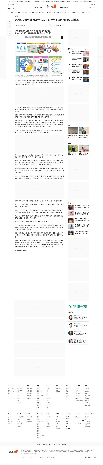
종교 (38, 419)
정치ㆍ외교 (68, 388)
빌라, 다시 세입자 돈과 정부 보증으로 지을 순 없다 (81, 341)
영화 (47, 419)
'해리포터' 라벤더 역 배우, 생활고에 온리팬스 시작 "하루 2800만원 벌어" (82, 220)
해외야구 (58, 418)
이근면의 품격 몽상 (77, 331)
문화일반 (38, 423)
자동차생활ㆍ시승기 (41, 435)
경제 (28, 386)
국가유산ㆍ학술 (40, 421)
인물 (18, 400)
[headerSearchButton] (13, 4)
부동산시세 (10, 421)
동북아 (38, 388)
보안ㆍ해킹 (19, 423)
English (61, 7)
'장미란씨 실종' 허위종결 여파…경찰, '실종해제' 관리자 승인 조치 (77, 66)
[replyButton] (9, 25)
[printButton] (9, 33)
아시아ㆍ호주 (39, 392)
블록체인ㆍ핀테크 (79, 400)
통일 (57, 390)
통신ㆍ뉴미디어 (20, 418)
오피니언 (70, 312)
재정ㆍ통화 (29, 390)
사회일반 (19, 404)
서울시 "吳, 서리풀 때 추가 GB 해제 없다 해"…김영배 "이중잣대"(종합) (62, 1)
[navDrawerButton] (8, 4)
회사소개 (39, 444)
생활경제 (87, 398)
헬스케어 (29, 419)
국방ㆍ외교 (58, 388)
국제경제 (38, 398)
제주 (47, 409)
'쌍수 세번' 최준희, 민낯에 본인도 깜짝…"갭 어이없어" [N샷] (77, 59)
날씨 (18, 398)
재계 (86, 390)
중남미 (38, 397)
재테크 (76, 398)
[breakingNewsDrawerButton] (11, 4)
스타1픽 (86, 419)
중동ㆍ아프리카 (40, 395)
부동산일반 (10, 416)
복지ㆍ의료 (29, 416)
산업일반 (87, 388)
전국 (16, 16)
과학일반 (19, 426)
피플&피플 (39, 404)
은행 (76, 392)
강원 (47, 395)
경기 (47, 392)
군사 (67, 390)
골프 (57, 426)
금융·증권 (77, 386)
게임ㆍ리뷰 (19, 425)
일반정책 (9, 418)
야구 (57, 416)
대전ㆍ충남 (48, 398)
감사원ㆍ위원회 (11, 392)
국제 (38, 386)
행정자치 (48, 388)
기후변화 (38, 400)
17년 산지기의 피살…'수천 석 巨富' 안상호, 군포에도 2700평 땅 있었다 (81, 233)
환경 (18, 397)
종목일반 (58, 428)
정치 (9, 386)
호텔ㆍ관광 (87, 404)
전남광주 (48, 402)
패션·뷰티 (87, 400)
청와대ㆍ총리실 (11, 388)
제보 (95, 4)
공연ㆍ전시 (39, 416)
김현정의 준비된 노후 (78, 315)
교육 (18, 392)
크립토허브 (36, 7)
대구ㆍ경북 (48, 404)
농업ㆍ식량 (29, 397)
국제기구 (38, 402)
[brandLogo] (51, 6)
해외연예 (48, 423)
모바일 (18, 419)
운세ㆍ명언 (39, 430)
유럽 (38, 393)
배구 (57, 423)
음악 (47, 421)
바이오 (28, 414)
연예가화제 (48, 416)
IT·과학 (19, 414)
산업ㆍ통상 (29, 392)
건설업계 (9, 423)
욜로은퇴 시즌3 (77, 323)
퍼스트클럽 (87, 426)
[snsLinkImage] (86, 457)
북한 (67, 386)
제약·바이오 (29, 418)
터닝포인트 (87, 423)
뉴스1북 (86, 425)
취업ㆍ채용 (87, 405)
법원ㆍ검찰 (19, 390)
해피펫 (41, 7)
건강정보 (38, 426)
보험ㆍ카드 (77, 393)
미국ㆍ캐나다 (39, 390)
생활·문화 (39, 414)
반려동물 (38, 433)
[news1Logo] (13, 451)
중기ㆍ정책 (87, 395)
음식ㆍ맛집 (39, 437)
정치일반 (9, 393)
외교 (57, 386)
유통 (86, 397)
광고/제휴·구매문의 (47, 444)
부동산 (9, 414)
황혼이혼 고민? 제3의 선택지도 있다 (80, 326)
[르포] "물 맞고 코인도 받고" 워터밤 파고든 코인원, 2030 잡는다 (31, 1)
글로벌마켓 (77, 418)
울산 (47, 407)
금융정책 (77, 390)
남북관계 (67, 397)
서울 (47, 390)
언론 (38, 425)
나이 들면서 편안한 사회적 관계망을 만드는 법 (80, 318)
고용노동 (29, 395)
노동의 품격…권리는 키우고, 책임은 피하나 (80, 333)
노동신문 (66, 7)
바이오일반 (29, 421)
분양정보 (9, 419)
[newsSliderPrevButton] (84, 49)
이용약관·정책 (57, 444)
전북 (47, 400)
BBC (76, 416)
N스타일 (48, 426)
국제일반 (38, 407)
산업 (86, 386)
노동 (18, 395)
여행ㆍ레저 (39, 428)
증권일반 (77, 395)
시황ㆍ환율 (77, 397)
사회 (18, 386)
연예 (69, 125)
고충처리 (64, 444)
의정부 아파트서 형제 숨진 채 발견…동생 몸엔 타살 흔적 (77, 79)
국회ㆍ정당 (10, 390)
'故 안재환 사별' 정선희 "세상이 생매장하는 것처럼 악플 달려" (77, 53)
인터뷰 (47, 425)
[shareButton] (9, 21)
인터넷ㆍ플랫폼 (20, 416)
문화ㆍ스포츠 (68, 395)
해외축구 (58, 421)
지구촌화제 (39, 405)
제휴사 (77, 414)
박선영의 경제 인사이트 (78, 339)
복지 (18, 393)
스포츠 (69, 143)
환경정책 (29, 398)
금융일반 (77, 388)
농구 (57, 425)
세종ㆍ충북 (48, 397)
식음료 (86, 402)
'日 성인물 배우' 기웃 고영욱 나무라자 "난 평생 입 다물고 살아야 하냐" (82, 227)
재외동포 (58, 392)
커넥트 (91, 4)
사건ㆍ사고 (19, 388)
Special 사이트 (89, 414)
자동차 (86, 393)
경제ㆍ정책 (29, 388)
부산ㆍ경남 (48, 405)
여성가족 (19, 402)
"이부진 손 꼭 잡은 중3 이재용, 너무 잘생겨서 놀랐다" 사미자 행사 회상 (82, 207)
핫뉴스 (69, 203)
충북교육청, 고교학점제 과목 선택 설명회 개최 (90, 1)
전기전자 (87, 392)
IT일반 (18, 421)
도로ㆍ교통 (39, 432)
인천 (47, 393)
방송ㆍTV (48, 418)
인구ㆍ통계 (29, 393)
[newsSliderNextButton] (87, 49)
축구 (57, 419)
